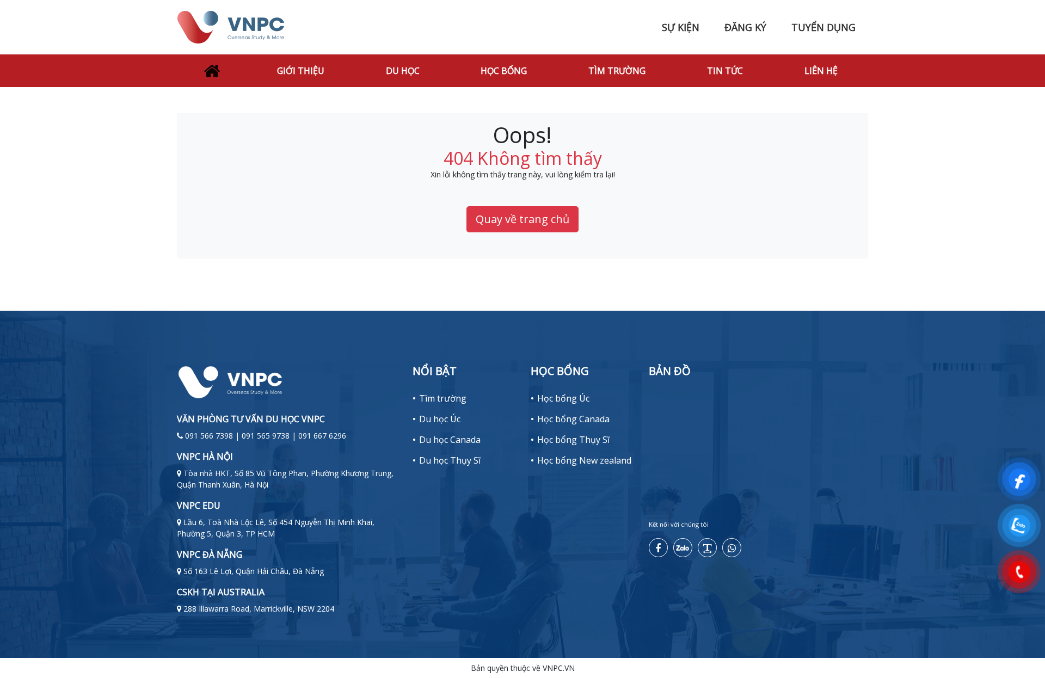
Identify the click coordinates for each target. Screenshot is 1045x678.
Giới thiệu (300, 71)
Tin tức (725, 71)
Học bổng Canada (573, 419)
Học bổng (504, 71)
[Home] (212, 70)
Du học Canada (450, 440)
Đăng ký (745, 27)
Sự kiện (680, 27)
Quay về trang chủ (522, 219)
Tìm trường (617, 71)
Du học (403, 71)
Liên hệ (821, 71)
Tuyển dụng (823, 27)
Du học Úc (439, 419)
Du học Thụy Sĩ (450, 460)
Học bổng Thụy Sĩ (573, 440)
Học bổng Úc (563, 398)
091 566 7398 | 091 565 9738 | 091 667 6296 (265, 435)
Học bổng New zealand (584, 460)
